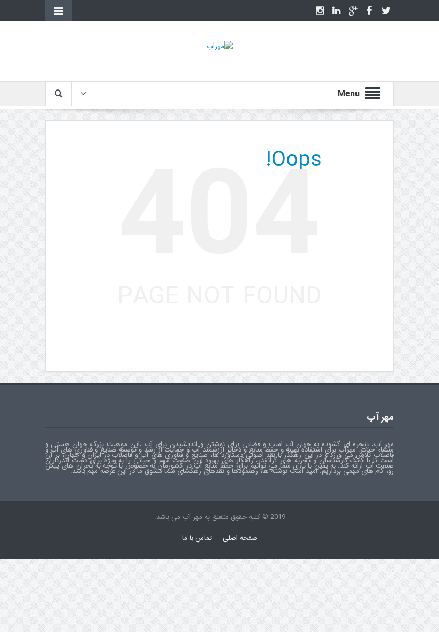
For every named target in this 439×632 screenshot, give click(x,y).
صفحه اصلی (240, 538)
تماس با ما (197, 538)
